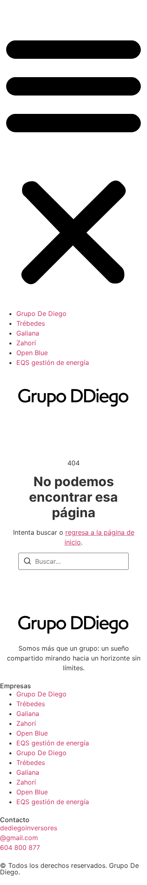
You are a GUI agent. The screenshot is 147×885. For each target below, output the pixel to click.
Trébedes (30, 323)
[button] (73, 159)
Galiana (27, 333)
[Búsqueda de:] (73, 561)
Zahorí (26, 343)
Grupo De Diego (41, 313)
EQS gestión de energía (52, 362)
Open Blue (32, 353)
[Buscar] (27, 562)
